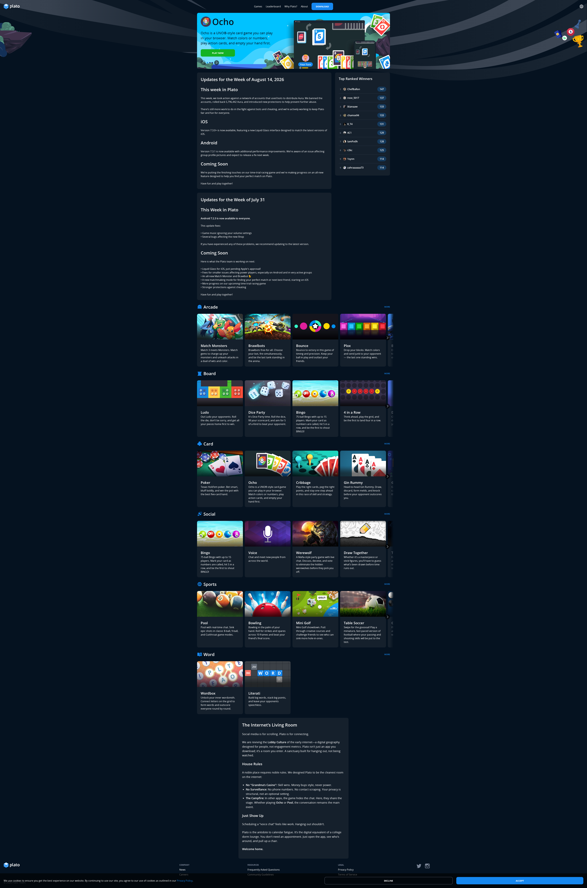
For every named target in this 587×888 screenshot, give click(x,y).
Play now (218, 53)
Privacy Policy (346, 869)
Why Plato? (290, 6)
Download (322, 6)
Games (258, 6)
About (304, 6)
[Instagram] (427, 866)
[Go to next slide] (216, 62)
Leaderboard (273, 6)
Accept (520, 880)
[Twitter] (419, 866)
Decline (388, 880)
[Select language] (581, 6)
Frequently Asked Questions (263, 869)
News (182, 869)
